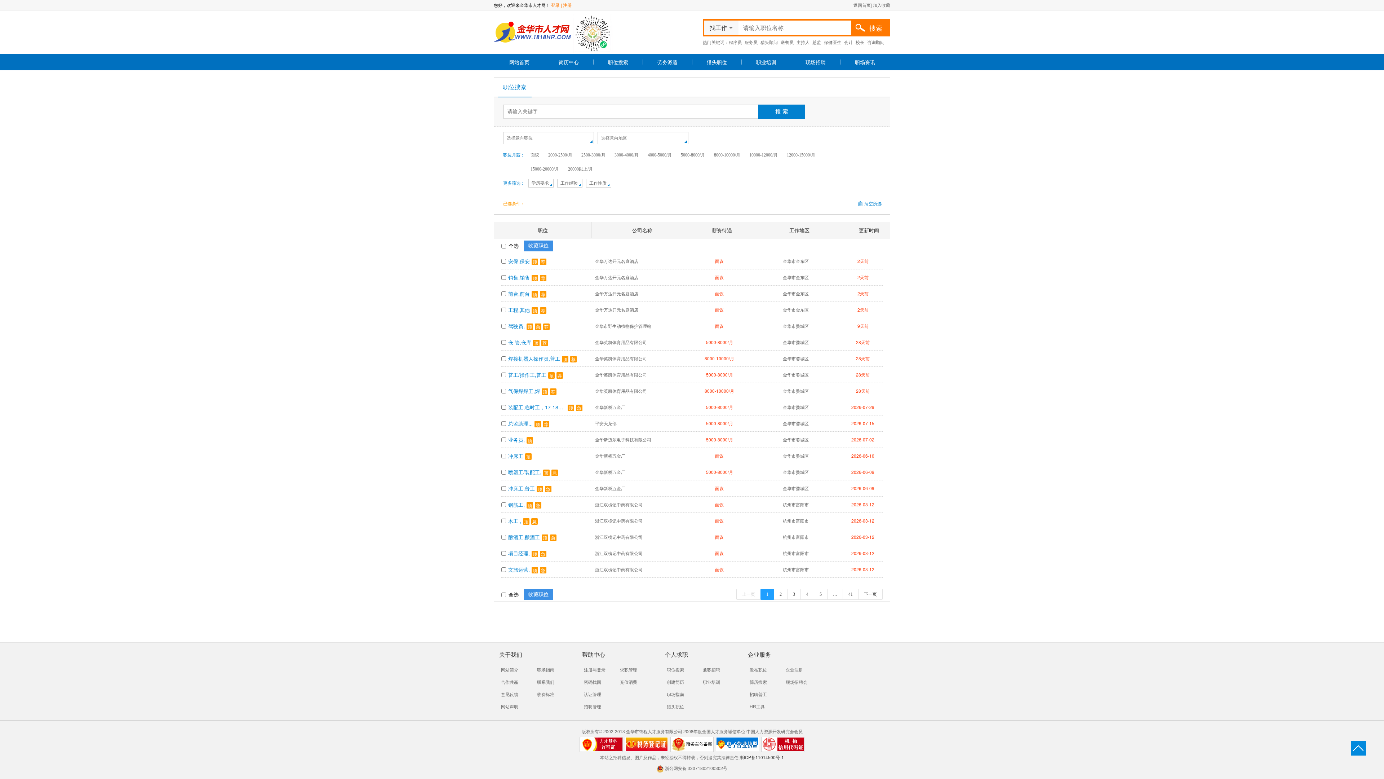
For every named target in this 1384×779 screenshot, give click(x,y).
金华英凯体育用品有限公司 (621, 342)
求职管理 (628, 669)
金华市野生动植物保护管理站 (623, 326)
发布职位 (758, 669)
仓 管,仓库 (519, 342)
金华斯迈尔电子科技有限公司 (623, 439)
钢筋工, (516, 504)
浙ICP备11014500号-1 (762, 757)
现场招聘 (816, 62)
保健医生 (832, 42)
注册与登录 (595, 669)
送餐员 (787, 42)
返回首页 (862, 5)
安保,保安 (519, 261)
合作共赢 (509, 682)
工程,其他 (519, 309)
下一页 (870, 594)
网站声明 (509, 706)
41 (850, 594)
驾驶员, (516, 326)
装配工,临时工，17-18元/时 (537, 407)
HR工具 (757, 706)
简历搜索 (758, 682)
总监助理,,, (520, 423)
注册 (567, 5)
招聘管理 (592, 706)
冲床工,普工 (521, 488)
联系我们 (545, 682)
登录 (555, 5)
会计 (848, 42)
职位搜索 (618, 62)
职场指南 (545, 669)
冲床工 (515, 455)
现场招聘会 (796, 682)
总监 (816, 42)
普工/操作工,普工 (527, 374)
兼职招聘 (711, 669)
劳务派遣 (667, 62)
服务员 (751, 42)
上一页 (748, 594)
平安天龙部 (606, 423)
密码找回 (592, 682)
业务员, (516, 439)
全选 (513, 245)
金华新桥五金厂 (610, 407)
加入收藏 (881, 5)
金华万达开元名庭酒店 (616, 261)
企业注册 (794, 669)
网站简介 (509, 669)
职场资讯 (865, 62)
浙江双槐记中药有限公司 (619, 504)
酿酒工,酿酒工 (524, 537)
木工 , (514, 520)
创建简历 (675, 682)
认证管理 (592, 694)
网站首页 (519, 62)
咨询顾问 (875, 42)
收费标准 (545, 694)
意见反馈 (509, 694)
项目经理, (519, 553)
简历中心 (569, 62)
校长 (860, 42)
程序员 (735, 42)
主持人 (803, 42)
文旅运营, (519, 569)
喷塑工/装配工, (524, 472)
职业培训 (766, 62)
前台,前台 (519, 293)
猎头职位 (717, 62)
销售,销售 (519, 277)
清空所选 (873, 203)
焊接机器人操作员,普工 (534, 358)
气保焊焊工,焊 (524, 391)
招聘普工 (758, 694)
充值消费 (628, 682)
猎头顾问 (769, 42)
